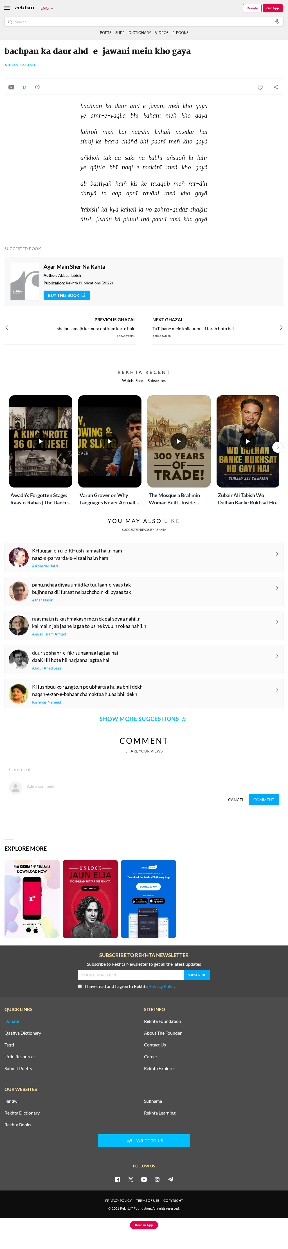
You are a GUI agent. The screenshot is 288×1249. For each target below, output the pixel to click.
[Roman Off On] (24, 87)
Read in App (144, 1225)
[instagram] (157, 1179)
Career (150, 1056)
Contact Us (155, 1045)
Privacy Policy (162, 986)
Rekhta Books (17, 1124)
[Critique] (37, 87)
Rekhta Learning (160, 1113)
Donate (252, 8)
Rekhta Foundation (162, 1021)
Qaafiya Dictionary (22, 1033)
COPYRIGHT (173, 1200)
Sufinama (153, 1101)
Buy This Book (64, 295)
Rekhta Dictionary (22, 1113)
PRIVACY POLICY (118, 1200)
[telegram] (170, 1179)
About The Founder (163, 1033)
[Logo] (24, 8)
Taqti (9, 1045)
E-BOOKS (180, 32)
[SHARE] (276, 87)
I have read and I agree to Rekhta (130, 986)
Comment (263, 799)
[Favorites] (260, 87)
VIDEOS (161, 32)
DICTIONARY (140, 32)
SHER (120, 32)
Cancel (236, 799)
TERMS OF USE (147, 1200)
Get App (272, 8)
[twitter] (130, 1179)
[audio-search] (277, 21)
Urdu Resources (19, 1056)
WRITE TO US (149, 1140)
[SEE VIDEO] (11, 87)
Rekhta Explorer (159, 1068)
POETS (105, 32)
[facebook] (117, 1179)
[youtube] (144, 1179)
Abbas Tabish (19, 65)
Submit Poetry (18, 1068)
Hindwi (11, 1101)
